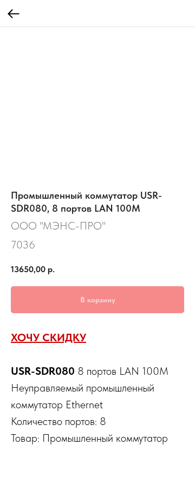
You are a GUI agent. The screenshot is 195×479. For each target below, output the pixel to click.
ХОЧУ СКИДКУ (48, 337)
